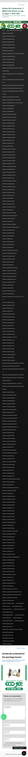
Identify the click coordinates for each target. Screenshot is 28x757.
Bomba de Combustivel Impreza (8, 290)
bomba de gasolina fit (6, 617)
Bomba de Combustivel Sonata (8, 516)
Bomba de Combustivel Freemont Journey (10, 227)
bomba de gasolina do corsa (19, 609)
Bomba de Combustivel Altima (8, 42)
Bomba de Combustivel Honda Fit (9, 279)
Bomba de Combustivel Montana (8, 403)
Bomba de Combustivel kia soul (8, 316)
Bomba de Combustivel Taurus (8, 539)
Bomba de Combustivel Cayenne (8, 137)
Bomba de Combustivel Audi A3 (8, 56)
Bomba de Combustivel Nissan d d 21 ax (10, 426)
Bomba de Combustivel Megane (8, 360)
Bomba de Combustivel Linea (8, 342)
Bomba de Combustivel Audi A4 (8, 59)
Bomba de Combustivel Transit (8, 565)
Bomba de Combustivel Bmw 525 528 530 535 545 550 (13, 85)
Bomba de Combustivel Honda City (9, 270)
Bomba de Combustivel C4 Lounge (9, 117)
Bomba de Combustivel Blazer (8, 65)
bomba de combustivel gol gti (8, 244)
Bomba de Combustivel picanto (8, 467)
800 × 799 (18, 660)
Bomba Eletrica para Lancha (8, 638)
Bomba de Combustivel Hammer (8, 259)
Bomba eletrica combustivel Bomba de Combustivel (12, 629)
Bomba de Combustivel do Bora (8, 169)
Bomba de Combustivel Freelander (9, 224)
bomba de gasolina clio (7, 609)
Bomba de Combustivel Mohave (8, 397)
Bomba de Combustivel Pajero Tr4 (9, 444)
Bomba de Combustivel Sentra (8, 510)
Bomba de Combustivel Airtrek (8, 39)
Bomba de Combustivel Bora (8, 108)
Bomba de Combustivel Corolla (8, 151)
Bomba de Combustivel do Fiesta (8, 175)
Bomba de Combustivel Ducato (8, 183)
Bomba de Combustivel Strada (8, 528)
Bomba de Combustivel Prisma (8, 473)
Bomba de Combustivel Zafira (8, 603)
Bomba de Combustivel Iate (7, 285)
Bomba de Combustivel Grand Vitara (9, 253)
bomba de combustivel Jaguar (8, 302)
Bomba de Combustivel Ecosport (8, 186)
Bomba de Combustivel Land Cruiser (9, 337)
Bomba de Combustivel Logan (8, 348)
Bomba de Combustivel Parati (8, 455)
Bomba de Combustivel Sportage (8, 522)
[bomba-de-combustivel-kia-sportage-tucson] (14, 677)
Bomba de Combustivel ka (7, 311)
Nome (7, 725)
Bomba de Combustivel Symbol (8, 536)
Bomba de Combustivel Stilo (7, 525)
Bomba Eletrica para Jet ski (7, 635)
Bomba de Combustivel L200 (8, 325)
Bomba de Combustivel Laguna (8, 328)
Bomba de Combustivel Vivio (8, 586)
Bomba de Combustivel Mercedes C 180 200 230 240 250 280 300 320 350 (12, 379)
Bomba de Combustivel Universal (9, 574)
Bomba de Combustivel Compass (9, 149)
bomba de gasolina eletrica (7, 614)
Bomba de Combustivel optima (8, 435)
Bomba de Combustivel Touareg (8, 554)
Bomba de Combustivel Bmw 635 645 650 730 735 (12, 88)
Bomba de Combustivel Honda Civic (9, 273)
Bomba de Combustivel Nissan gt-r (9, 429)
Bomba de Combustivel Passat (8, 458)
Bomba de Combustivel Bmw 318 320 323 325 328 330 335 (13, 81)
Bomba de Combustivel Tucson (8, 571)
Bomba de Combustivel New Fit (8, 412)
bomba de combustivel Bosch (8, 111)
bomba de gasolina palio (19, 620)
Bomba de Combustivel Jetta (8, 308)
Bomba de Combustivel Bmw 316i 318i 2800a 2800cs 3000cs (12, 75)
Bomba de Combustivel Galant (8, 235)
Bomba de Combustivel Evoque (8, 192)
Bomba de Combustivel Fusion (8, 233)
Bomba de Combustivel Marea (8, 357)
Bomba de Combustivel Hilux (8, 264)
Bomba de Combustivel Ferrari (8, 204)
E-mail (7, 732)
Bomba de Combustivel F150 (8, 195)
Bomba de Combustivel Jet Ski (8, 305)
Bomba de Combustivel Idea (7, 288)
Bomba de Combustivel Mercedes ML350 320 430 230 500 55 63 (13, 388)
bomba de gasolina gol (17, 617)
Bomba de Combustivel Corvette (8, 154)
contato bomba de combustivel (8, 641)
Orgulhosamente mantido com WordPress (14, 754)
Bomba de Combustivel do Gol (8, 178)
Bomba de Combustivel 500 (7, 33)
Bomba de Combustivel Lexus (8, 340)
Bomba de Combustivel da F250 (8, 163)
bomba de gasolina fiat (19, 614)
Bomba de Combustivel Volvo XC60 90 (10, 597)
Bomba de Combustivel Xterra (8, 600)
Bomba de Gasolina (6, 606)
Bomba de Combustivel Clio (7, 146)
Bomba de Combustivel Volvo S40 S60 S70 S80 (11, 591)
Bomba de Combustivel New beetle (9, 409)
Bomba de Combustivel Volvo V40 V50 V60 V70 (11, 594)
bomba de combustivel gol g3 (8, 241)
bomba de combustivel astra (7, 50)
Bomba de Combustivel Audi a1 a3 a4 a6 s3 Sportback (13, 53)
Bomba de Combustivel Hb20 (8, 261)
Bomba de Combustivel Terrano (8, 542)
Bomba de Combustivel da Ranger (9, 166)
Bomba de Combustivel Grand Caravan (10, 250)
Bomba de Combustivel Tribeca (8, 568)
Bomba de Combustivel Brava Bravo (9, 114)
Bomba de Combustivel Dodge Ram (9, 180)
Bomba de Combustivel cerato (8, 143)
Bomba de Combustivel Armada (8, 47)
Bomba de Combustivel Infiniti (8, 293)
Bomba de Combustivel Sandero (8, 496)
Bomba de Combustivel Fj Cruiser (9, 206)
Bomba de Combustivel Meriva (8, 392)
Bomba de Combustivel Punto (8, 476)
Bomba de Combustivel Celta (8, 140)
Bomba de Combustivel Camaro (8, 125)
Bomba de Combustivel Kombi (8, 319)
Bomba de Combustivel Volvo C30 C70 (10, 588)
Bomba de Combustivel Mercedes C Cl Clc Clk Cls (12, 383)
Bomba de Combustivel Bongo (8, 105)
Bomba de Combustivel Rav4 (8, 484)
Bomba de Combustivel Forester (8, 218)
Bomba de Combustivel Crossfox (8, 157)
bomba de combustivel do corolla (8, 172)
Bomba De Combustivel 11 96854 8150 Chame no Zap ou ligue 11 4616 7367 (13, 11)
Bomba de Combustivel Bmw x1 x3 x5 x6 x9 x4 (11, 99)
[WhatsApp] (3, 716)
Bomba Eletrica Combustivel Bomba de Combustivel (13, 660)
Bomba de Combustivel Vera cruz (8, 583)
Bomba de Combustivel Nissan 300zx (9, 418)
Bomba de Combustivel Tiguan (8, 545)
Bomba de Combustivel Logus (8, 351)
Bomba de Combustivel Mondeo (8, 400)
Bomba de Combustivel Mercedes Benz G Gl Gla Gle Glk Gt (13, 370)
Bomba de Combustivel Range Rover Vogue (11, 478)
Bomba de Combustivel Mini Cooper (9, 395)
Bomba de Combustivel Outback (8, 438)
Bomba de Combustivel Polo (8, 470)
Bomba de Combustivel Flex (7, 209)
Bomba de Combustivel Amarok (8, 44)
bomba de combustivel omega (8, 432)
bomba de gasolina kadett (7, 620)
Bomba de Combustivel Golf (7, 247)
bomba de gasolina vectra (7, 626)
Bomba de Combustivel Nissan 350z (9, 421)
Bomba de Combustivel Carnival (8, 134)
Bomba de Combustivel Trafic (8, 562)
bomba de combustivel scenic (8, 507)
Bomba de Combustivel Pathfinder (9, 461)
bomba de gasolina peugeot (7, 623)
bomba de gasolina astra (17, 606)
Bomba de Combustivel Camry (8, 128)
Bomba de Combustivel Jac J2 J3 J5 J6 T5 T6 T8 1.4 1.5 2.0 (13, 298)
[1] (24, 754)
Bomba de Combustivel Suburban (9, 533)
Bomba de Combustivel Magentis (8, 354)
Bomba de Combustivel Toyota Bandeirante (10, 557)
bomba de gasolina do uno (7, 612)
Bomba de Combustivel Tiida (8, 548)
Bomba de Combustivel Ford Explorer (9, 215)
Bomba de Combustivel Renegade (9, 490)
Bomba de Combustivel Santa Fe (8, 499)
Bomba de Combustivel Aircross (8, 36)
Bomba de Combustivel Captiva (8, 131)
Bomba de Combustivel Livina (8, 345)
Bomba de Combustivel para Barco (9, 450)
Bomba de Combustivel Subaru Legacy (10, 531)
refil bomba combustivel (7, 643)
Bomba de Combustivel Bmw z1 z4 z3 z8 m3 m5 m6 (12, 102)
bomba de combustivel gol (7, 238)
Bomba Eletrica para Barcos (7, 632)
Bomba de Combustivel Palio (8, 447)
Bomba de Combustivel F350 (8, 198)
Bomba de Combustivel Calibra (8, 123)
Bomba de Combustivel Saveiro (8, 505)
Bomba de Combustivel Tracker (8, 560)
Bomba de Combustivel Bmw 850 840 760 (10, 97)
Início (3, 30)
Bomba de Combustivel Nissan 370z (9, 424)
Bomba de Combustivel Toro (7, 551)
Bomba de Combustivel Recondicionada (10, 487)
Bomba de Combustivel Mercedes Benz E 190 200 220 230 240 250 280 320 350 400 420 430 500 (13, 365)
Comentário (7, 707)
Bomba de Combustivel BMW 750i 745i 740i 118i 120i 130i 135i (13, 93)
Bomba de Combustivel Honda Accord (9, 267)
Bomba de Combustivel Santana (8, 502)
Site (5, 739)
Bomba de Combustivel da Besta (8, 160)
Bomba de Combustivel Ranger (8, 481)
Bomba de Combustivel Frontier (8, 230)
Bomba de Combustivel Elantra (8, 189)
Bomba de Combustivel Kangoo (8, 314)
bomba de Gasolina (20, 603)
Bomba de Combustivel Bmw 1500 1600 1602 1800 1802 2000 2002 (12, 69)
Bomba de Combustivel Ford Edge (9, 212)
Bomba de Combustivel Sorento (8, 519)
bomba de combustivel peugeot (8, 464)
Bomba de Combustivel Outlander (9, 441)
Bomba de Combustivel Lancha (8, 334)
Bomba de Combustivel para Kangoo (9, 452)
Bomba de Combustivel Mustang (8, 406)
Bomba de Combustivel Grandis (8, 256)
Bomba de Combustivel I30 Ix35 (8, 282)
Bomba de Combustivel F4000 (8, 201)
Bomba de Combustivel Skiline (8, 513)
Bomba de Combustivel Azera (8, 62)
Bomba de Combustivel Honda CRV (9, 276)
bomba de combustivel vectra (8, 580)
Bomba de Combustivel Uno (7, 577)
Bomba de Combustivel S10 (7, 493)
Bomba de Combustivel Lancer (8, 331)
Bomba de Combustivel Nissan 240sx (9, 415)
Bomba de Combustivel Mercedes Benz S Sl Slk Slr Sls (13, 374)
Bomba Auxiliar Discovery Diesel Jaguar (14, 30)
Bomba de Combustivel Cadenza (8, 120)
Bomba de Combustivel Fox (7, 221)
